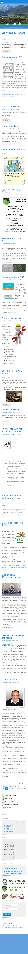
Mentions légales (8, 927)
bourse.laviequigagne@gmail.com (9, 94)
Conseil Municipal (10, 106)
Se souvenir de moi (9, 911)
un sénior (6, 828)
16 (21, 786)
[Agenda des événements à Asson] (10, 795)
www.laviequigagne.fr (11, 96)
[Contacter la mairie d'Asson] (10, 807)
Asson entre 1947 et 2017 (11, 239)
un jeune (6, 829)
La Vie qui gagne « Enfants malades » (20, 68)
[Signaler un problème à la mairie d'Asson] (10, 804)
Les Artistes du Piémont (13, 149)
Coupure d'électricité (12, 318)
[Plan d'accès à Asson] (10, 798)
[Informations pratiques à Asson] (10, 801)
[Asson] (14, 24)
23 (19, 788)
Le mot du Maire (10, 680)
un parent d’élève (8, 831)
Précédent (10, 786)
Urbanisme (10, 312)
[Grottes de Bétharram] (13, 896)
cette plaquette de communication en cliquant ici (13, 674)
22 (15, 788)
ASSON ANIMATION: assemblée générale (12, 430)
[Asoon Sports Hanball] (13, 889)
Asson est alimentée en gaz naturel (13, 636)
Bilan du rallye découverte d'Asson (11, 576)
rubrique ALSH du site (15, 517)
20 (9, 788)
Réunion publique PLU (13, 277)
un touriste (7, 826)
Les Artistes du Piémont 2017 (13, 34)
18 (3, 788)
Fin (3, 790)
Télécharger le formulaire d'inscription (11, 514)
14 (15, 786)
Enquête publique (10, 126)
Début (4, 786)
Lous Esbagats (11, 556)
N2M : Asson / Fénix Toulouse (11, 191)
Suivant (23, 788)
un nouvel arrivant (9, 825)
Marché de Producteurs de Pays (13, 524)
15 (18, 786)
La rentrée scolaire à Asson (12, 372)
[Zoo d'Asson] (13, 881)
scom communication (19, 927)
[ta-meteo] (9, 850)
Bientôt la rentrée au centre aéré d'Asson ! (12, 496)
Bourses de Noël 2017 (12, 57)
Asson (9, 841)
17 (24, 786)
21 (12, 788)
